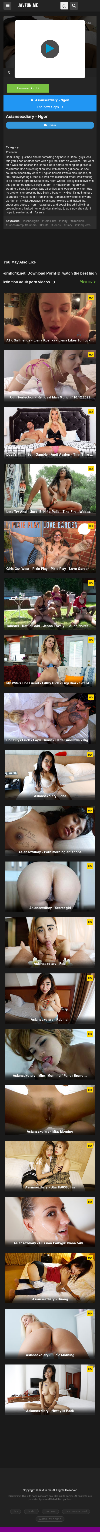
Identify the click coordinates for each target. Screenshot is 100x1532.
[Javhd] (28, 5)
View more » (89, 281)
